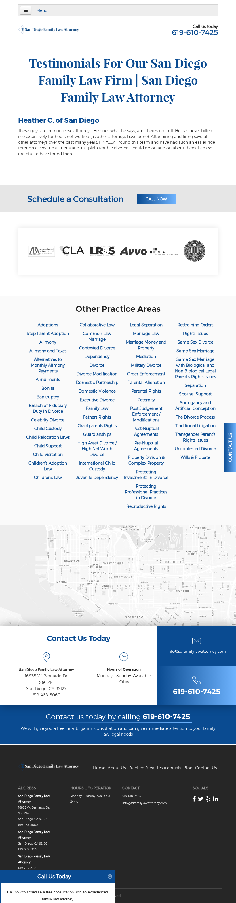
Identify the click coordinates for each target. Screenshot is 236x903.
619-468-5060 (46, 695)
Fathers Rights (97, 417)
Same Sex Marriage (195, 350)
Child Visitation (48, 454)
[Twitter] (200, 799)
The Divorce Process (195, 417)
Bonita (47, 388)
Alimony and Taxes (47, 350)
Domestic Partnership (97, 382)
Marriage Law (146, 333)
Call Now (156, 199)
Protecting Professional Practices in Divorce (146, 492)
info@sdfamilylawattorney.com (196, 651)
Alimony (47, 342)
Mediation (146, 356)
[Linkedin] (215, 799)
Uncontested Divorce (195, 448)
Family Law (97, 408)
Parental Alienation (146, 382)
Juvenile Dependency (97, 477)
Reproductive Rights (146, 506)
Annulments (48, 379)
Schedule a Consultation (75, 199)
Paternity (146, 399)
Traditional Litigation (195, 425)
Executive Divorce (97, 399)
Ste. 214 (46, 682)
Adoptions (48, 324)
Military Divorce (146, 365)
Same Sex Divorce (195, 342)
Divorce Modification (97, 373)
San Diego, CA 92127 (46, 688)
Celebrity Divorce (47, 420)
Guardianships (97, 434)
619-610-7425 (195, 32)
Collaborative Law (97, 324)
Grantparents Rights (97, 425)
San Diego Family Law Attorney (46, 669)
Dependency (97, 356)
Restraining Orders (195, 324)
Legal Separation (146, 324)
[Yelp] (208, 799)
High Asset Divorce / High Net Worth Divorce (97, 448)
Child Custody (48, 428)
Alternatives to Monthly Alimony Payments (48, 365)
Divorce (97, 365)
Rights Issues (195, 333)
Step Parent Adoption (48, 333)
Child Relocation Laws (48, 437)
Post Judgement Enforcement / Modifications (146, 414)
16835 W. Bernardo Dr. (46, 676)
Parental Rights (146, 391)
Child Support (48, 445)
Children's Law (48, 477)
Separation (195, 385)
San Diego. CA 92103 (32, 843)
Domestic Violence (97, 391)
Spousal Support (195, 394)
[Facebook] (194, 799)
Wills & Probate (195, 457)
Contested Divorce (97, 348)
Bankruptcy (48, 397)
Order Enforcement (146, 373)
